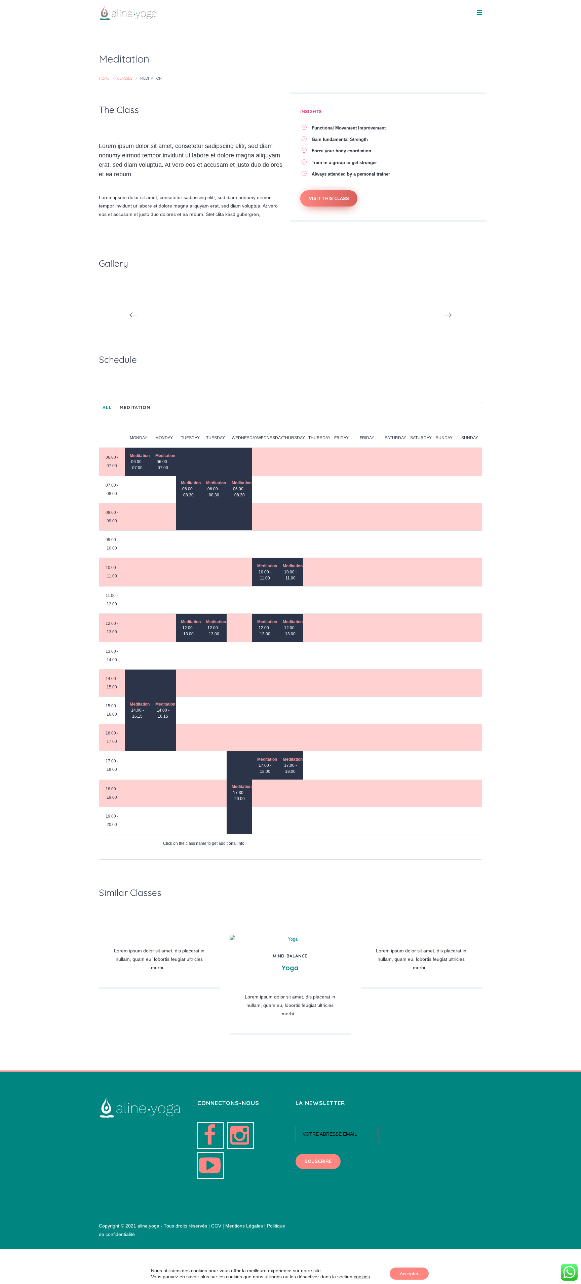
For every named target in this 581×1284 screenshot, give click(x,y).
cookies (362, 1276)
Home (104, 78)
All (107, 407)
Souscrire (318, 1161)
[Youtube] (210, 1165)
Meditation (135, 407)
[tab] (107, 409)
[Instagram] (240, 1135)
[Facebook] (210, 1135)
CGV (216, 1226)
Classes (124, 78)
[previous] (133, 315)
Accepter (409, 1273)
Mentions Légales (244, 1226)
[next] (448, 315)
